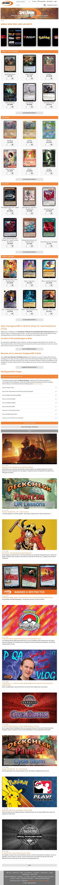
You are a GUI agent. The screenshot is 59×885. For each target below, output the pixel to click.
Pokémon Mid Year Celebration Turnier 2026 (17, 810)
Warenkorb (50, 1)
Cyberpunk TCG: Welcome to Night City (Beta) (17, 467)
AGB (21, 872)
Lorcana (12, 878)
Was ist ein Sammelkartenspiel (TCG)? (12, 376)
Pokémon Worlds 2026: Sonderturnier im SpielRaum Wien (21, 639)
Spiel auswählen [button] (20, 1)
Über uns (8, 872)
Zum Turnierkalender (29, 349)
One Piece (33, 876)
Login (55, 1)
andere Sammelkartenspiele (42, 878)
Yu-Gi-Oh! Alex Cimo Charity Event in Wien (16, 853)
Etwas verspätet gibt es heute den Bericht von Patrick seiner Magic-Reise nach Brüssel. (25, 687)
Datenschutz (44, 872)
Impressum (16, 872)
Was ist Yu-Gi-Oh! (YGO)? (8, 399)
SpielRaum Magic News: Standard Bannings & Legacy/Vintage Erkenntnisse (27, 597)
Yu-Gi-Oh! (26, 876)
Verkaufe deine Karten (29, 423)
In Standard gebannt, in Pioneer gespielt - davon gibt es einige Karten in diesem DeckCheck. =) (26, 513)
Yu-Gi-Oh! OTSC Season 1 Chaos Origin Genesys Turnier (20, 726)
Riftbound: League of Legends (46, 876)
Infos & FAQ (34, 874)
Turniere (34, 1)
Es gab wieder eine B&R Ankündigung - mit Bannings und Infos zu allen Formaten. (23, 599)
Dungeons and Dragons (27, 878)
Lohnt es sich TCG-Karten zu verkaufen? (12, 418)
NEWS (29, 430)
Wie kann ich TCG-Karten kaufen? (11, 410)
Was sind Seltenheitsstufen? (9, 414)
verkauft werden (37, 383)
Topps (17, 878)
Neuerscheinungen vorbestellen (29, 426)
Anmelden (36, 872)
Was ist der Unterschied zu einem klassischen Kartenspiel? (17, 391)
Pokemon (20, 876)
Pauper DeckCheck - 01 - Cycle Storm (14, 769)
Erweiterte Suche (52, 5)
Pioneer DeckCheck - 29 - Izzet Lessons (15, 512)
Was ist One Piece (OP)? (8, 406)
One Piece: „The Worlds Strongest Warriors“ (17, 553)
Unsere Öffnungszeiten (29, 367)
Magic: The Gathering (10, 876)
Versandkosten (28, 872)
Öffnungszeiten (42, 1)
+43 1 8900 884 (45, 880)
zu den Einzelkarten (29, 113)
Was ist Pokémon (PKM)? (8, 402)
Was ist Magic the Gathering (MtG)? (11, 395)
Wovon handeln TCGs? (8, 387)
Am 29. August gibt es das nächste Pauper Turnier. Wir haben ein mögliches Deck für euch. (25, 771)
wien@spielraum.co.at (34, 880)
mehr (29, 865)
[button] (3, 37)
